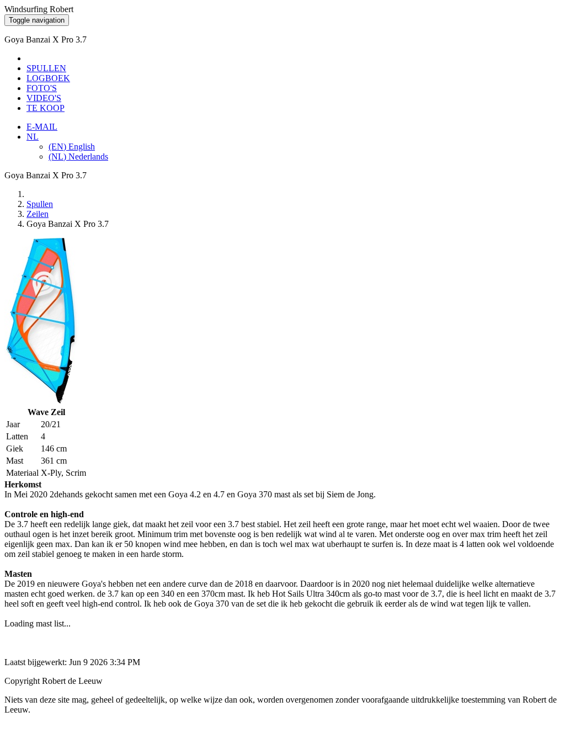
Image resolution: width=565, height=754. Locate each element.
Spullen (39, 204)
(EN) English (72, 146)
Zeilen (37, 214)
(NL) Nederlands (78, 156)
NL (32, 136)
